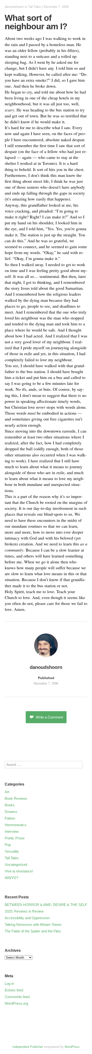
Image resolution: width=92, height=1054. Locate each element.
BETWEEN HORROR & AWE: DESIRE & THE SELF (46, 905)
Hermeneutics (15, 825)
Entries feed (14, 990)
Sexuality (12, 851)
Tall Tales (34, 6)
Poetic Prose (15, 838)
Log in (9, 984)
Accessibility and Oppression (27, 918)
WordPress (72, 1047)
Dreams (11, 812)
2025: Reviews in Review (24, 911)
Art (7, 792)
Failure (10, 818)
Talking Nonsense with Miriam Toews (33, 924)
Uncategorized (16, 865)
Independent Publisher (28, 1047)
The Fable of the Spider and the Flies (33, 931)
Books (10, 805)
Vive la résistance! (19, 871)
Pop (8, 845)
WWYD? (11, 878)
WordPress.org (16, 1003)
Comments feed (17, 997)
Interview (12, 831)
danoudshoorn (14, 6)
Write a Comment (49, 717)
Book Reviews (16, 798)
